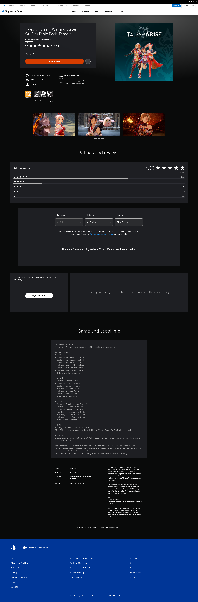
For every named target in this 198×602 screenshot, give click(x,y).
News (74, 6)
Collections (85, 12)
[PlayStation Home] (4, 6)
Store (11, 6)
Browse (123, 12)
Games (33, 6)
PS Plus (45, 6)
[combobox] (69, 222)
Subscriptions (110, 12)
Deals (97, 12)
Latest (73, 12)
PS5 (21, 6)
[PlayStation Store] (13, 11)
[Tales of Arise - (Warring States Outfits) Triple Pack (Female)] (54, 124)
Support (87, 6)
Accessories (60, 6)
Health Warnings (113, 499)
